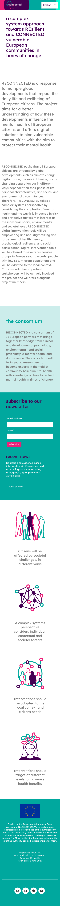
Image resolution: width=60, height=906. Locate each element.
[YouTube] (41, 891)
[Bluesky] (33, 891)
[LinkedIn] (25, 891)
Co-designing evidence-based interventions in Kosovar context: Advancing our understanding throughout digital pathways (25, 467)
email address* (15, 418)
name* (10, 430)
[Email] (17, 891)
